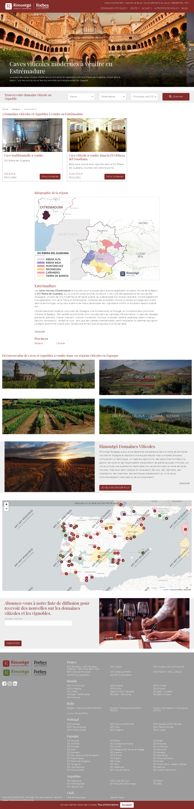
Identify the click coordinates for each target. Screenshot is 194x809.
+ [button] (6, 504)
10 (127, 538)
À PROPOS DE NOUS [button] (166, 8)
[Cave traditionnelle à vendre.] (32, 135)
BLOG (185, 8)
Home (5, 109)
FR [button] (186, 3)
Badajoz (39, 343)
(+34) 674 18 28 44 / (134, 3)
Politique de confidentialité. (21, 800)
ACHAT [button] (146, 8)
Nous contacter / (114, 3)
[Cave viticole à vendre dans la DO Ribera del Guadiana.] (97, 135)
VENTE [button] (134, 8)
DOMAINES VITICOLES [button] (113, 8)
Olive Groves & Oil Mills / (158, 3)
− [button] (6, 509)
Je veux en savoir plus (115, 488)
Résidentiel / (178, 3)
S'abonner (13, 643)
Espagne (16, 109)
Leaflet (165, 589)
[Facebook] (4, 685)
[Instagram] (10, 685)
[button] (4, 50)
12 (70, 538)
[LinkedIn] (15, 685)
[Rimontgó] (27, 6)
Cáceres (60, 343)
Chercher (178, 97)
